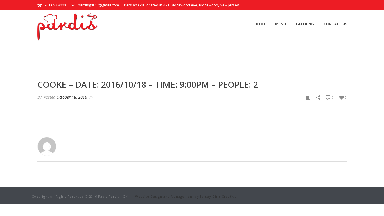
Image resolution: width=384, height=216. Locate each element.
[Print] (308, 97)
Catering (305, 23)
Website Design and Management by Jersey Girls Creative (186, 196)
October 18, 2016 (72, 97)
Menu (280, 23)
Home (260, 23)
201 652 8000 (55, 5)
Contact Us (335, 23)
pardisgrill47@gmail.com (98, 5)
